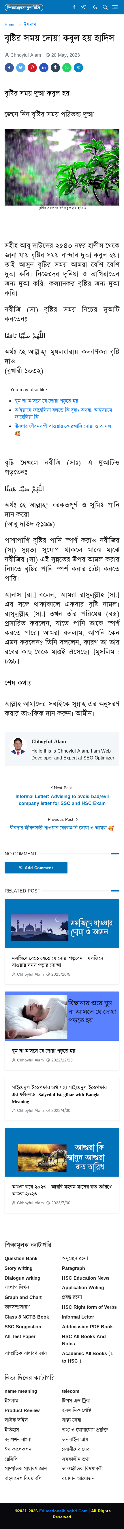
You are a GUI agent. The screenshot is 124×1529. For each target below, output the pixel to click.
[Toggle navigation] (114, 7)
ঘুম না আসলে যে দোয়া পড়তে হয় (46, 401)
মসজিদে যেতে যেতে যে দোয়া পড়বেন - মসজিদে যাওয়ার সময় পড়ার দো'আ (57, 962)
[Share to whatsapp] (67, 67)
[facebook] (74, 7)
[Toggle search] (105, 7)
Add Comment (39, 868)
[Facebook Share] (9, 67)
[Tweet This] (20, 67)
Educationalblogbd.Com (63, 1511)
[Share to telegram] (78, 67)
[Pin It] (32, 67)
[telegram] (83, 7)
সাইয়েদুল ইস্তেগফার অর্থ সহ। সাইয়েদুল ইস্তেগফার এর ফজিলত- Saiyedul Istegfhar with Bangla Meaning (59, 1094)
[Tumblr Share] (55, 67)
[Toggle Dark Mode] (95, 7)
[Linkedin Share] (43, 67)
